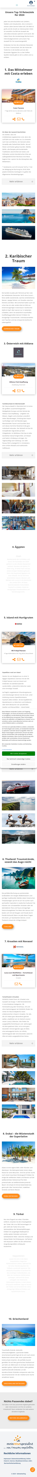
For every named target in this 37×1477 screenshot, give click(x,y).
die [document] (11, 1227)
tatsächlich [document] (19, 312)
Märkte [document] (19, 898)
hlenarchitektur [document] (22, 1289)
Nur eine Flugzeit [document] (9, 1219)
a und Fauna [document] (17, 908)
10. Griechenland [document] (18, 1318)
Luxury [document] (9, 1021)
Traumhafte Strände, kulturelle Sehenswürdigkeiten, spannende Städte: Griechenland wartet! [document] (15, 1352)
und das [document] (14, 320)
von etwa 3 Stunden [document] (22, 1219)
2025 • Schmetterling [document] (19, 1474)
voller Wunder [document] (24, 1168)
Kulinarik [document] (10, 915)
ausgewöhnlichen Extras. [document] (20, 1036)
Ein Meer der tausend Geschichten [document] (14, 132)
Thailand (7, 926)
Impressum (7, 1458)
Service (12, 1461)
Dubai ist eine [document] (6, 1168)
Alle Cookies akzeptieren (18, 753)
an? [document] (21, 901)
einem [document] (25, 1234)
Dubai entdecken (11, 1196)
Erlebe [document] (24, 315)
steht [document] (8, 1227)
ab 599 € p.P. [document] (18, 102)
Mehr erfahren (18, 597)
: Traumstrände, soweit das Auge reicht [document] (20, 860)
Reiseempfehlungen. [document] (23, 1229)
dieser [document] (26, 915)
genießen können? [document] (16, 315)
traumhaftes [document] (27, 312)
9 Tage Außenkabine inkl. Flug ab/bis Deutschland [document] (18, 653)
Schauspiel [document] (9, 1284)
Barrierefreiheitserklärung (12, 1463)
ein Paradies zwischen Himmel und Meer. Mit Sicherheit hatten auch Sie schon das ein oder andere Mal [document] (18, 302)
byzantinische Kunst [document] (18, 1291)
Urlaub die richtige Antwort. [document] (17, 920)
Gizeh (18, 556)
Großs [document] (4, 896)
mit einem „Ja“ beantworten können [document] (13, 918)
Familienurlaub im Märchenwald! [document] (13, 404)
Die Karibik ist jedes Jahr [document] (10, 293)
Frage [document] (30, 915)
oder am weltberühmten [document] (16, 1182)
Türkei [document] (8, 1224)
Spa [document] (25, 433)
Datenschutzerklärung (19, 1458)
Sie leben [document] (19, 910)
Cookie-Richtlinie (7, 749)
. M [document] (12, 1224)
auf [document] (3, 1365)
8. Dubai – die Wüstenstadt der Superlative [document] (18, 1135)
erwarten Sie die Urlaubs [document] (18, 1222)
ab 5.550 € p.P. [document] (18, 645)
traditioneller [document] (12, 898)
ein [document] (24, 305)
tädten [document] (8, 896)
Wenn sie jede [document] (19, 915)
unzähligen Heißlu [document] (15, 1273)
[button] (14, 119)
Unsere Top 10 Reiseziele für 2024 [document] (19, 14)
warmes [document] (22, 298)
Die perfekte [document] (6, 893)
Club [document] (22, 433)
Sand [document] (11, 298)
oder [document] (29, 905)
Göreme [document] (18, 1282)
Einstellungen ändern (18, 764)
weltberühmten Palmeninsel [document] (11, 1180)
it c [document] (14, 1224)
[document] (18, 108)
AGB (30, 1461)
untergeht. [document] (13, 1280)
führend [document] (21, 293)
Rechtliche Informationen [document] (17, 1453)
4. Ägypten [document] (18, 546)
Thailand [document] (10, 859)
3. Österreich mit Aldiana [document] (18, 343)
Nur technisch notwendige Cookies (18, 759)
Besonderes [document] (19, 1016)
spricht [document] (15, 901)
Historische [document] (23, 1280)
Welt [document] (17, 1168)
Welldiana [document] (17, 433)
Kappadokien (18, 1255)
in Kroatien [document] (15, 997)
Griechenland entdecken (14, 1383)
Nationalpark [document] (10, 1282)
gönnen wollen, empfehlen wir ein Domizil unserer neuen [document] (16, 1019)
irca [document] (16, 1224)
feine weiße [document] (6, 298)
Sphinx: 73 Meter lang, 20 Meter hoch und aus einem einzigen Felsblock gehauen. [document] (18, 568)
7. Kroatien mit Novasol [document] (18, 941)
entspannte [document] (21, 320)
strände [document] (15, 298)
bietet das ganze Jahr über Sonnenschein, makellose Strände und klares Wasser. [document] (16, 1187)
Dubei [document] (23, 1185)
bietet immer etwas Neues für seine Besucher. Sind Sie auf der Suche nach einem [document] (18, 1172)
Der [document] (18, 1280)
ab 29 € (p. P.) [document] (18, 967)
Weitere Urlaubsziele (18, 1418)
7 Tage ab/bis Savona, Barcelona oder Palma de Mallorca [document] (18, 112)
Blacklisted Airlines (22, 1461)
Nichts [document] (8, 1401)
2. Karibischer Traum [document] (18, 258)
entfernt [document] (6, 1222)
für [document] (26, 1287)
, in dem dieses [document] (26, 1282)
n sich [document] (7, 913)
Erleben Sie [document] (7, 1232)
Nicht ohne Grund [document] (26, 295)
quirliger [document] (5, 898)
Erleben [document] (29, 1175)
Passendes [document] (18, 1401)
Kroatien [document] (18, 978)
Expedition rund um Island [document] (11, 672)
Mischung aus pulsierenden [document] (19, 893)
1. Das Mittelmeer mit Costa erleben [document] (18, 71)
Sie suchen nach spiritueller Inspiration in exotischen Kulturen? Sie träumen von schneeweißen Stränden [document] (18, 903)
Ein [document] (8, 1185)
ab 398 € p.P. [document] (18, 376)
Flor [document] (12, 908)
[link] (18, 106)
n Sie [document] (28, 315)
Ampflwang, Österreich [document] (18, 385)
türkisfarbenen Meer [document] (10, 1237)
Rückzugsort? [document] (22, 1175)
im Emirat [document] (17, 1185)
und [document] (30, 896)
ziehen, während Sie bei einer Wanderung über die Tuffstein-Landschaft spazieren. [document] (19, 1265)
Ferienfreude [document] (6, 997)
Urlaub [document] (11, 1185)
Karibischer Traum (11, 329)
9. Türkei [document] (18, 1214)
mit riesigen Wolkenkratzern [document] (20, 896)
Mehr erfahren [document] (16, 182)
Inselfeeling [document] (6, 315)
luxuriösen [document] (13, 1175)
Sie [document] (19, 901)
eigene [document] (13, 1168)
